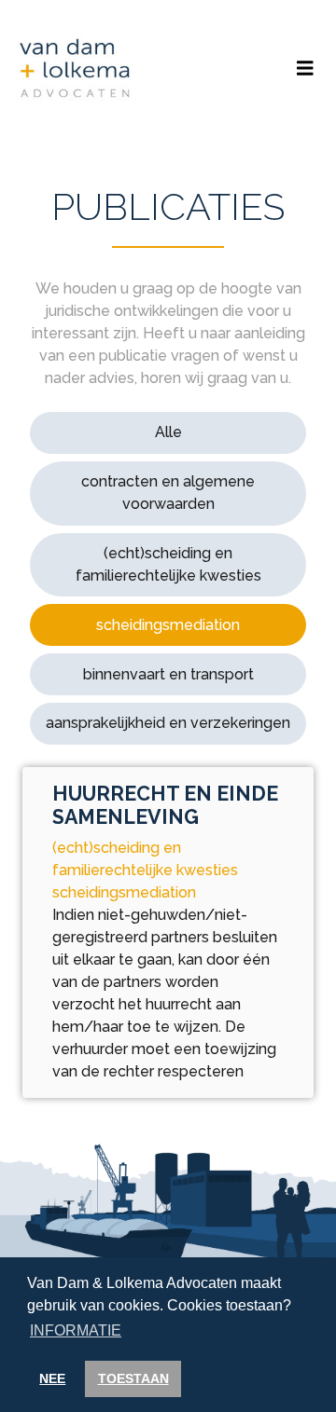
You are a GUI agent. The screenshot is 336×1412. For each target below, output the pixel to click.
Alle (168, 432)
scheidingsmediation (168, 625)
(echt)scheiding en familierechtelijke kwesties (168, 564)
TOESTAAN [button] (133, 1378)
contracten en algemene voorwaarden (168, 493)
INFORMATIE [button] (75, 1330)
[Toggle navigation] (305, 68)
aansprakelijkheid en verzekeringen (168, 723)
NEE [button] (52, 1378)
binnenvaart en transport (168, 674)
